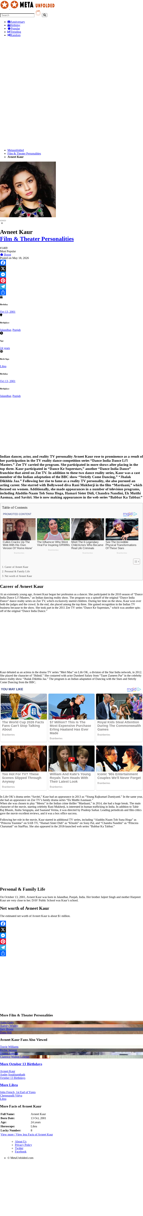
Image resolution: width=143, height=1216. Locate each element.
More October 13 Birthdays (21, 1064)
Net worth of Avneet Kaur (18, 576)
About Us (20, 1141)
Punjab (16, 330)
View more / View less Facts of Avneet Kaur (27, 1134)
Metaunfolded (15, 150)
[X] (71, 269)
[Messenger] (71, 275)
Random (15, 35)
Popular (15, 28)
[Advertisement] (71, 66)
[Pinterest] (71, 280)
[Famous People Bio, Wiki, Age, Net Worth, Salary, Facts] (28, 8)
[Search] (44, 15)
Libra (3, 366)
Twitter (19, 1148)
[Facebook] (71, 263)
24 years (5, 348)
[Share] (71, 292)
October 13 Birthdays (12, 1077)
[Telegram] (71, 286)
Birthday (15, 25)
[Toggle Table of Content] (134, 561)
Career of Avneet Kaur (16, 566)
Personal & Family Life (17, 571)
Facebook (20, 1151)
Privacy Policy (23, 1144)
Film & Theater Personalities (24, 153)
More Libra (9, 1085)
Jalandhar (5, 330)
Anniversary (17, 21)
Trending (15, 31)
